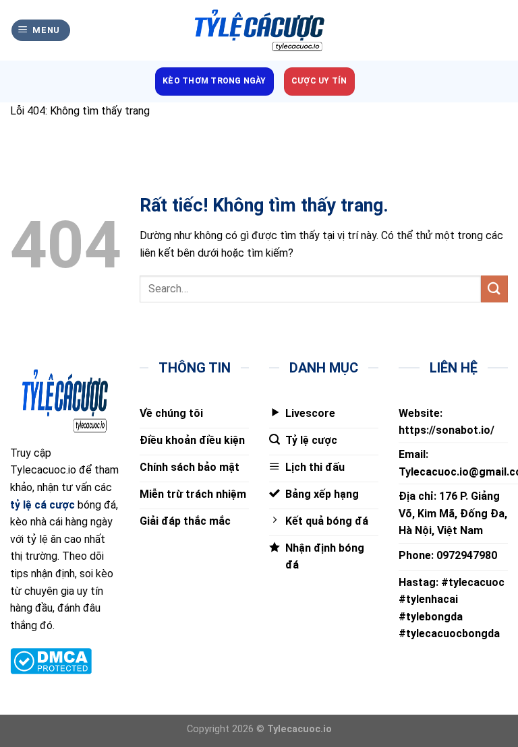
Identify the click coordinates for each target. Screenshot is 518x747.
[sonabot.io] (259, 30)
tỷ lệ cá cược (42, 504)
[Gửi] (494, 288)
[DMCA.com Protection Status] (51, 660)
